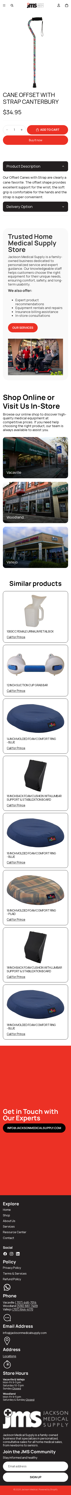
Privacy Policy (12, 1268)
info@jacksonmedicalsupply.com (34, 1128)
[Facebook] (5, 1254)
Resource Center (14, 1232)
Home (7, 1210)
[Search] (12, 5)
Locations (9, 1356)
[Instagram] (11, 1254)
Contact (8, 1238)
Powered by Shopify (48, 1489)
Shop (6, 1215)
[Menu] (4, 5)
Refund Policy (12, 1279)
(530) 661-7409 (27, 1306)
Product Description (23, 166)
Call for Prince (16, 637)
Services (9, 1226)
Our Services (22, 328)
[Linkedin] (18, 1254)
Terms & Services (15, 1273)
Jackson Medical (29, 1489)
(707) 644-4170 (22, 1309)
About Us (9, 1221)
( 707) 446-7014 (25, 1302)
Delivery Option (20, 206)
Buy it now (35, 140)
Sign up (35, 1477)
